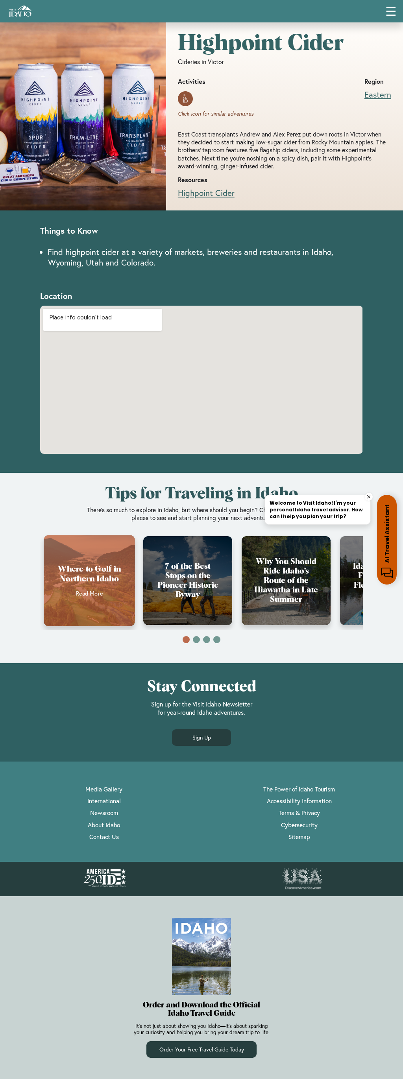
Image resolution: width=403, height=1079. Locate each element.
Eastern (377, 94)
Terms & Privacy (299, 813)
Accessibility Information (299, 801)
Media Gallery (103, 789)
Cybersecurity (299, 825)
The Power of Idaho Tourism (299, 789)
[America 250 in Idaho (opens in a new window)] (104, 879)
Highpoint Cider (206, 192)
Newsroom (104, 813)
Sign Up (201, 737)
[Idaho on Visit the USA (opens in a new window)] (302, 879)
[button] (186, 639)
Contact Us (104, 837)
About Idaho (104, 825)
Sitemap (299, 837)
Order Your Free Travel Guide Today (201, 1049)
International (104, 801)
